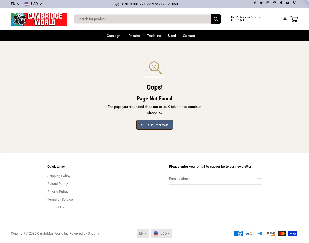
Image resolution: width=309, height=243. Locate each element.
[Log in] (285, 19)
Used (172, 36)
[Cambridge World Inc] (39, 19)
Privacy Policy (57, 192)
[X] (261, 2)
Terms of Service (60, 200)
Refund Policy (57, 184)
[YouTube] (287, 2)
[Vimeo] (294, 2)
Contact (189, 36)
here (180, 107)
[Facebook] (255, 2)
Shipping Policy (58, 176)
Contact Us (55, 207)
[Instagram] (268, 2)
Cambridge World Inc (53, 233)
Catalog (113, 36)
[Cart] (294, 19)
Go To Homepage (154, 124)
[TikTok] (281, 2)
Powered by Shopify (84, 233)
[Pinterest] (274, 2)
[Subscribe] (259, 179)
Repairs (134, 36)
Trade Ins (154, 36)
